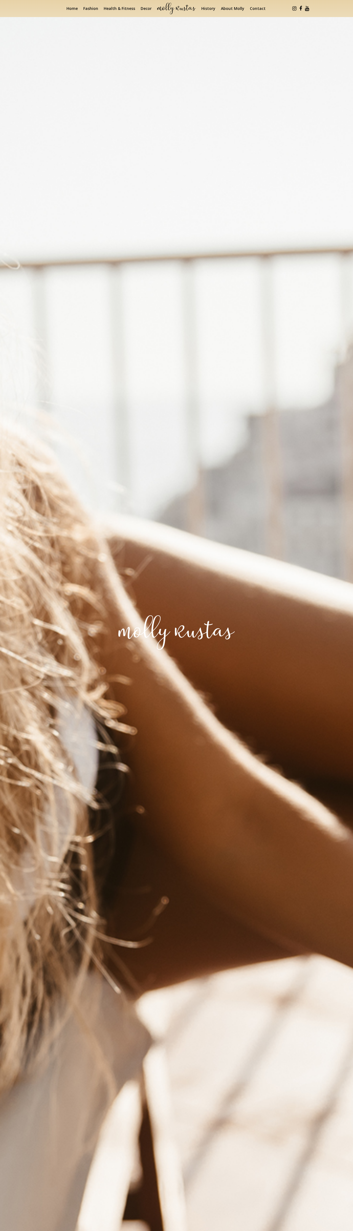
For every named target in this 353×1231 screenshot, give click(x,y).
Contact (258, 8)
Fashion (90, 8)
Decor (146, 8)
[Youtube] (306, 8)
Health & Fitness (119, 8)
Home (72, 8)
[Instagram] (294, 8)
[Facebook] (300, 8)
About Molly (232, 8)
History (208, 8)
